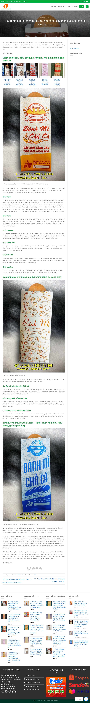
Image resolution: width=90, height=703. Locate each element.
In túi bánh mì (45, 18)
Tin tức (69, 6)
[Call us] (86, 1)
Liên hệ (75, 6)
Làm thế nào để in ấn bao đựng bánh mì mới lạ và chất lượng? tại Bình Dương (81, 623)
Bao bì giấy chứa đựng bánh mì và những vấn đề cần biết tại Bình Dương (81, 643)
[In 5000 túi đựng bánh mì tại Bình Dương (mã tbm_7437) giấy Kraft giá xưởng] (11, 70)
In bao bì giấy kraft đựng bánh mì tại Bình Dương (81, 633)
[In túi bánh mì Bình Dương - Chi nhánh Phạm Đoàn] (5, 6)
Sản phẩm (61, 6)
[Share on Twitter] (30, 568)
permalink (33, 575)
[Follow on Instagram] (82, 1)
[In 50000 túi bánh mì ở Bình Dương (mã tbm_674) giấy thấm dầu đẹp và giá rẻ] (49, 70)
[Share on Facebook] (27, 568)
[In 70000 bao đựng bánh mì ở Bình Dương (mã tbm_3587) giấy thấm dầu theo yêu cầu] (24, 70)
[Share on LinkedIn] (40, 568)
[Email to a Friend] (33, 568)
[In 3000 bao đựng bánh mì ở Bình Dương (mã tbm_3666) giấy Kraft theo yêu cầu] (61, 70)
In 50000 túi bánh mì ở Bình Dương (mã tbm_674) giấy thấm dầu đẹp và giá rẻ (49, 81)
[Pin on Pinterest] (37, 568)
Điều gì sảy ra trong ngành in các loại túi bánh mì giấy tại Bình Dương (81, 613)
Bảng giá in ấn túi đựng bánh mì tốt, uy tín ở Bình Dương (80, 603)
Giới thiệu (54, 6)
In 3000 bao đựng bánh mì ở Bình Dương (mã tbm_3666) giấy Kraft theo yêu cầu (61, 81)
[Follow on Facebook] (81, 1)
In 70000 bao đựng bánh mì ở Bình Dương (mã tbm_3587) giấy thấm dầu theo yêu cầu (24, 81)
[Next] (64, 75)
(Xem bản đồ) (5, 682)
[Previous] (3, 75)
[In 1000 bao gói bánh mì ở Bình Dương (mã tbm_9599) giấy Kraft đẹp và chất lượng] (36, 70)
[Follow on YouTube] (87, 1)
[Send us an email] (84, 1)
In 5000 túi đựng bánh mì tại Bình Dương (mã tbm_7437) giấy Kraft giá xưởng (11, 81)
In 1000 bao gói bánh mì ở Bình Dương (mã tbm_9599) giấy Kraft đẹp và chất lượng (36, 81)
